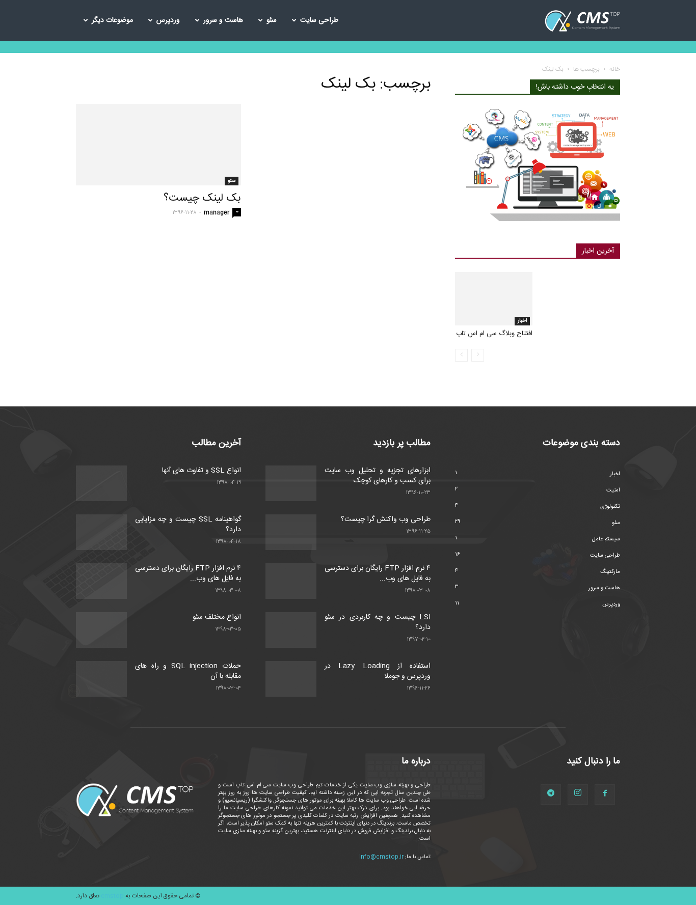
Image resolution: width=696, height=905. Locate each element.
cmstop (112, 896)
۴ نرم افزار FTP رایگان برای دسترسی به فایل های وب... (188, 573)
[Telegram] (551, 794)
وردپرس (168, 20)
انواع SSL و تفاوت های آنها (201, 470)
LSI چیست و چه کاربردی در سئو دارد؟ (378, 622)
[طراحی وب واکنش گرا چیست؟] (290, 532)
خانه (614, 69)
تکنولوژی (610, 506)
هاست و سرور (223, 20)
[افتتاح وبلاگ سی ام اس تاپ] (493, 298)
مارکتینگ (610, 572)
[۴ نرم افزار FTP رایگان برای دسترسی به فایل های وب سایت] (101, 581)
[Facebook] (605, 794)
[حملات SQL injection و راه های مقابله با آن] (101, 679)
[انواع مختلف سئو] (101, 630)
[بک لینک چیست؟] (158, 144)
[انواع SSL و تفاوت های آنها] (101, 483)
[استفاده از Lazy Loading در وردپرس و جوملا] (290, 679)
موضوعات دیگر (112, 20)
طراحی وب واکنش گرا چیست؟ (386, 519)
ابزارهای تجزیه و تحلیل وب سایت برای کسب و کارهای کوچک (378, 475)
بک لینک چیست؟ (202, 198)
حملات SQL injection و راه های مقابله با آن (188, 671)
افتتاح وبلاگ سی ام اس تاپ (494, 333)
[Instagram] (578, 794)
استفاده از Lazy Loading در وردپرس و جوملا (378, 671)
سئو (271, 20)
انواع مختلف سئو (217, 617)
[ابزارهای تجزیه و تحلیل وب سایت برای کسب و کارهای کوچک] (290, 483)
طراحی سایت (319, 20)
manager (216, 212)
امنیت (613, 490)
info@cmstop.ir (381, 857)
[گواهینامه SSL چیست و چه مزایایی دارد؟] (101, 532)
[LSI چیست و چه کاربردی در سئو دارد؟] (290, 630)
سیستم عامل (606, 539)
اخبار (522, 321)
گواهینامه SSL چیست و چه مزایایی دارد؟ (188, 524)
